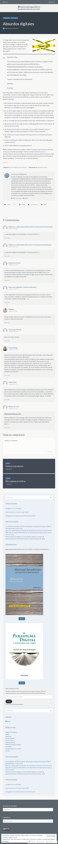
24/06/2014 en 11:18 (13, 246)
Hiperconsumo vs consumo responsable (17, 512)
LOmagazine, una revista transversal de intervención (20, 516)
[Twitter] (8, 721)
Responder (7, 238)
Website (26, 198)
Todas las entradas (17, 198)
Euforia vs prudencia (14, 466)
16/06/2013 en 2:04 (13, 311)
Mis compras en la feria (15, 481)
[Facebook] (6, 721)
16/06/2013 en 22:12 (13, 289)
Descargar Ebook (15, 329)
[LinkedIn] (9, 721)
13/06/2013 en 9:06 (13, 408)
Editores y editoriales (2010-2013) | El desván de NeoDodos (31, 227)
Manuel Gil (8, 28)
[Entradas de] (4, 28)
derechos (40, 167)
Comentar (49, 451)
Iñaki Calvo (13, 382)
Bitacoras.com (14, 406)
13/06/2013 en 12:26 (13, 349)
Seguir (8, 701)
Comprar (21, 619)
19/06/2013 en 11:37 (13, 264)
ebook (45, 167)
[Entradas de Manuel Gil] (6, 176)
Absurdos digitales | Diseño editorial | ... (23, 287)
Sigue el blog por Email (12, 688)
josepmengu (13, 348)
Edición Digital (6, 18)
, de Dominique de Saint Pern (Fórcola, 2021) (29, 530)
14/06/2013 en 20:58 (13, 331)
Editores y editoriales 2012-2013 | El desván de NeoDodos (30, 245)
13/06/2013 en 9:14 (13, 384)
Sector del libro (14, 18)
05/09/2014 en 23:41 (13, 228)
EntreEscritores (14, 263)
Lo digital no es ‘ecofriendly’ (13, 508)
